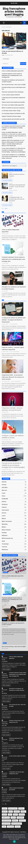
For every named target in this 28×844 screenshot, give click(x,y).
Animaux (4, 482)
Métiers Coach (6, 817)
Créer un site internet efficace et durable (14, 41)
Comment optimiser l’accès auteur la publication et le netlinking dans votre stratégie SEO (12, 75)
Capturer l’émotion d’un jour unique (11, 116)
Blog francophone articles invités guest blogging (14, 11)
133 (6, 208)
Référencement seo (7, 538)
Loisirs (4, 515)
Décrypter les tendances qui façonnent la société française (14, 613)
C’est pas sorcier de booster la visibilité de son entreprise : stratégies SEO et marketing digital (13, 465)
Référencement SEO (16, 823)
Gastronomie (5, 510)
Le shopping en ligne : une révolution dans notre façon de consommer (16, 199)
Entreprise (5, 504)
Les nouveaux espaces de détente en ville (13, 113)
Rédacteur (4, 535)
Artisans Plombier (13, 808)
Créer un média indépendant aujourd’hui (12, 71)
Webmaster (5, 549)
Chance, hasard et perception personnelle (13, 102)
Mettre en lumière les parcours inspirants (13, 108)
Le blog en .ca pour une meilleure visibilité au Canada (13, 437)
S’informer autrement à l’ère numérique (12, 92)
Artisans (4, 484)
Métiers (4, 527)
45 (5, 804)
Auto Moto (5, 487)
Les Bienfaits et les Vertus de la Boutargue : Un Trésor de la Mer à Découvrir (14, 156)
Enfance (4, 501)
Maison (4, 518)
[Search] (20, 22)
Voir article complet (7, 180)
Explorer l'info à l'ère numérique (10, 140)
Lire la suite (6, 58)
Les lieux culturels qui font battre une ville (13, 119)
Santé (3, 541)
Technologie (5, 544)
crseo (3, 55)
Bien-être (4, 490)
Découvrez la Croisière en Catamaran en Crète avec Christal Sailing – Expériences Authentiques (13, 150)
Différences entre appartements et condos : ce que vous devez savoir (17, 186)
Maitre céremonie (7, 521)
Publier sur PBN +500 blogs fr (24, 23)
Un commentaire (13, 324)
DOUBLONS (5, 498)
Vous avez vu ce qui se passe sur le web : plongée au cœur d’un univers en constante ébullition (14, 135)
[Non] (26, 838)
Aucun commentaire (14, 351)
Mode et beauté (6, 530)
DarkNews (23, 832)
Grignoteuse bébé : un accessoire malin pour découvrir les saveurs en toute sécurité (13, 377)
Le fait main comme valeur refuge (11, 110)
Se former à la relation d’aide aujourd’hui (13, 105)
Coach (11, 172)
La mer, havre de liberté (8, 148)
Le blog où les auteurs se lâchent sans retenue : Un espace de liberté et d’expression (13, 320)
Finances (4, 507)
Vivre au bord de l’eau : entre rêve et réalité (14, 84)
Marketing (4, 524)
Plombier (4, 532)
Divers (11, 183)
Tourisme (4, 546)
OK (14, 841)
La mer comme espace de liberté (11, 94)
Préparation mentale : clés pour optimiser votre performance (12, 409)
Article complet (6, 669)
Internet (5, 47)
